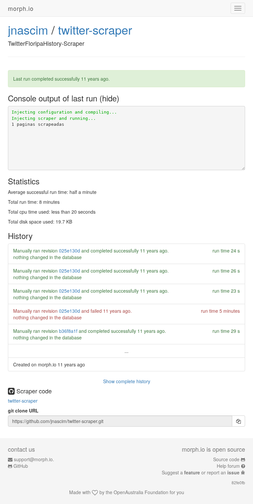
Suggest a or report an (200, 472)
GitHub (21, 466)
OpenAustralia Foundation (141, 492)
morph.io (21, 8)
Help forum (228, 466)
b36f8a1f (68, 331)
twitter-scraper (95, 29)
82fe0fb (238, 482)
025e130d (69, 250)
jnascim (28, 29)
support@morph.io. (34, 459)
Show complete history (126, 381)
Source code (226, 459)
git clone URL (23, 410)
